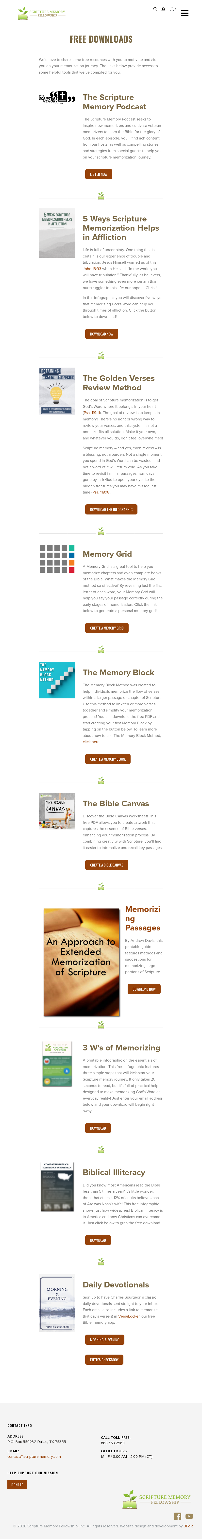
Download (98, 1128)
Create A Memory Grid (107, 628)
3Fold (189, 1526)
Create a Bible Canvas (106, 865)
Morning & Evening (104, 1339)
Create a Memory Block (108, 759)
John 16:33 (92, 268)
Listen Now (98, 174)
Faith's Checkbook (104, 1359)
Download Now (101, 333)
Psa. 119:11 (92, 412)
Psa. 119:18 (100, 492)
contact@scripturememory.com (34, 1456)
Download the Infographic (111, 509)
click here (91, 741)
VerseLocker (128, 1316)
